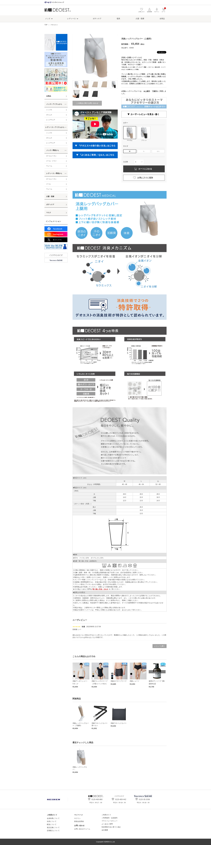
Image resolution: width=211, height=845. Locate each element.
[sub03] (95, 84)
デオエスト (57, 11)
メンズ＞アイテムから (54, 104)
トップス (49, 110)
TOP (45, 25)
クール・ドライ (51, 161)
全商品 (162, 19)
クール (48, 184)
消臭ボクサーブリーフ (119, 681)
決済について (51, 821)
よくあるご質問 (107, 824)
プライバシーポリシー (109, 821)
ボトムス (49, 115)
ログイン (77, 818)
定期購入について (53, 830)
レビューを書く (159, 646)
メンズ (47, 19)
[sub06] (77, 94)
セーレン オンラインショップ (54, 2)
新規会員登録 (79, 821)
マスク (48, 212)
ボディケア (97, 19)
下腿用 (154, 91)
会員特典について (53, 818)
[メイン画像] (77, 84)
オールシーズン (51, 156)
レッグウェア (50, 120)
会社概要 (105, 830)
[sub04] (104, 84)
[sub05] (114, 84)
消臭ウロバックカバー (119, 723)
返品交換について (53, 827)
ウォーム (49, 166)
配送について (51, 824)
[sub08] (95, 94)
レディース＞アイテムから (54, 127)
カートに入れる (145, 169)
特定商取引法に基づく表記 (111, 827)
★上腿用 (146, 91)
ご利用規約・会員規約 (109, 818)
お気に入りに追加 (145, 178)
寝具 (118, 19)
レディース (71, 19)
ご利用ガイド (106, 815)
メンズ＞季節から (52, 150)
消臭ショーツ (134, 681)
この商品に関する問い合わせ (87, 103)
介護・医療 (140, 19)
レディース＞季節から (54, 173)
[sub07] (86, 94)
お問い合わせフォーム (82, 829)
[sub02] (86, 84)
